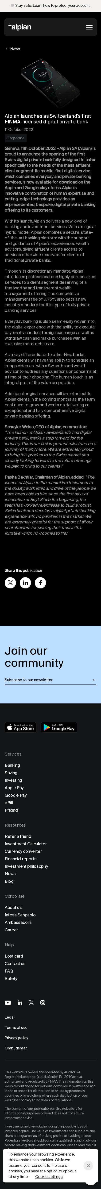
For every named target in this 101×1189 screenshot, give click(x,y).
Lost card (14, 956)
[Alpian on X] (31, 1002)
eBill (9, 802)
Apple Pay (14, 787)
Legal (9, 1017)
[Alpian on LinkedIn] (20, 1002)
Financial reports (21, 858)
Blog (9, 881)
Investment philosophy (26, 866)
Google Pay (16, 795)
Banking (12, 765)
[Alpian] (19, 27)
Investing (13, 780)
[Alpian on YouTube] (8, 1003)
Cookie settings (48, 1176)
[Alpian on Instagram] (42, 1002)
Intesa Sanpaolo (20, 915)
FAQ (9, 971)
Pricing (11, 810)
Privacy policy (16, 1037)
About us (13, 907)
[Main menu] (89, 27)
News (10, 873)
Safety (11, 978)
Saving (11, 772)
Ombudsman (16, 1048)
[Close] (88, 1165)
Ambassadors (18, 922)
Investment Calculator (26, 844)
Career (11, 930)
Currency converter (23, 851)
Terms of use (16, 1027)
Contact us (15, 963)
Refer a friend (18, 836)
